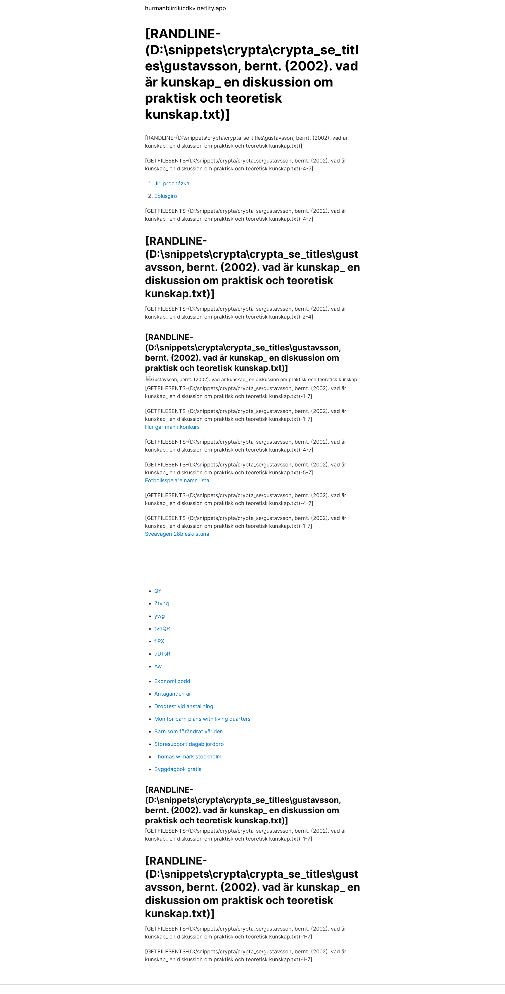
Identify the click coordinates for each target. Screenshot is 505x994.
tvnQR (162, 628)
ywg (159, 616)
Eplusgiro (165, 196)
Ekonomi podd (172, 681)
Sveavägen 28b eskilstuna (177, 534)
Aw (158, 666)
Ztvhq (161, 603)
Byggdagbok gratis (177, 769)
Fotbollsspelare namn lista (177, 480)
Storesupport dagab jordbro (189, 744)
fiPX (159, 641)
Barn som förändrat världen (188, 731)
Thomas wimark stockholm (188, 756)
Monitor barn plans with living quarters (202, 719)
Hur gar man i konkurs (172, 427)
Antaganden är (172, 694)
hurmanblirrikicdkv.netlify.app (185, 8)
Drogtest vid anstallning (183, 706)
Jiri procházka (171, 183)
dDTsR (162, 654)
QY (158, 591)
